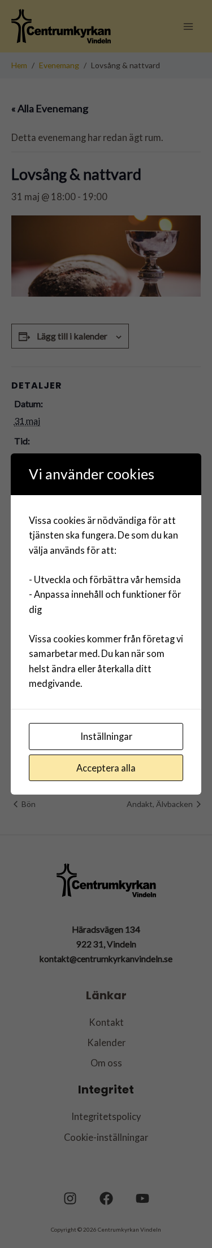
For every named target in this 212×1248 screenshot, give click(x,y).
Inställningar (106, 736)
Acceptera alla (106, 767)
